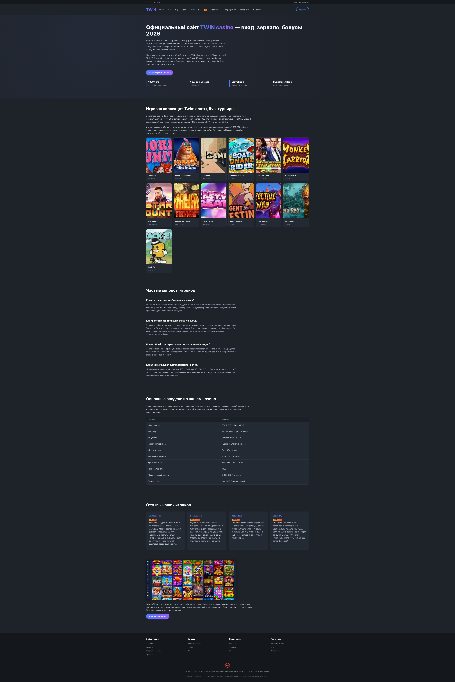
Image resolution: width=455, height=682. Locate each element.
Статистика (275, 651)
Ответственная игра (154, 651)
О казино (257, 10)
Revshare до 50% (277, 643)
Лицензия (150, 647)
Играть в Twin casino (157, 616)
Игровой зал (180, 10)
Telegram (232, 647)
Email (231, 651)
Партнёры (215, 10)
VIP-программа (229, 10)
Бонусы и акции (198, 10)
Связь (161, 10)
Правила (149, 654)
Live (169, 10)
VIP (189, 651)
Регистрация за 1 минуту (159, 73)
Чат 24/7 (232, 643)
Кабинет (302, 10)
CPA (272, 647)
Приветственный (194, 643)
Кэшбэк (190, 647)
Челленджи (244, 10)
